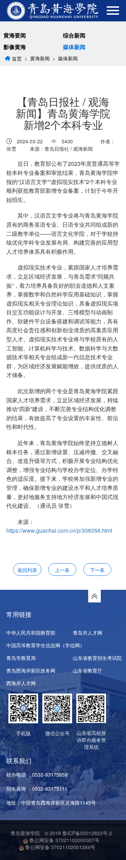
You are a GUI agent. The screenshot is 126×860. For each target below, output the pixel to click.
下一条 (97, 569)
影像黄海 (15, 47)
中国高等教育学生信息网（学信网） (45, 645)
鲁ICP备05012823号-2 (87, 833)
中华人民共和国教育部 (30, 632)
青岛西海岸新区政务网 (30, 670)
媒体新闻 (74, 47)
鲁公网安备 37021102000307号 (63, 840)
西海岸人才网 (21, 683)
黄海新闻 (40, 58)
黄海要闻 (15, 35)
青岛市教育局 (21, 657)
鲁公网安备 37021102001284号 (59, 847)
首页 (17, 58)
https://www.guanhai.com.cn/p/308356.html (59, 530)
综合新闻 (74, 35)
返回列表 (27, 569)
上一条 (62, 569)
